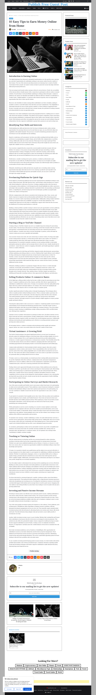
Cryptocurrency (69, 108)
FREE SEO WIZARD (69, 185)
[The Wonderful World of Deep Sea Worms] (69, 76)
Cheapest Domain (69, 190)
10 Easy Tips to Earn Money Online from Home (16, 645)
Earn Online (21, 8)
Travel (34, 8)
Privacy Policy (56, 690)
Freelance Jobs (68, 187)
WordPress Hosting (69, 189)
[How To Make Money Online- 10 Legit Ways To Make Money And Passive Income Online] (69, 55)
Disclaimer (62, 690)
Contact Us (32, 1)
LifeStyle (46, 8)
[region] (18, 684)
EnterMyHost (64, 688)
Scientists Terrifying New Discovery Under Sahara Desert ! (80, 63)
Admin (13, 29)
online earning (35, 551)
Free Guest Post (68, 199)
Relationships (69, 110)
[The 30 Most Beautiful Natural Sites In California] (69, 70)
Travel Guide (69, 119)
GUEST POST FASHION (71, 115)
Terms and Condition (76, 690)
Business (14, 8)
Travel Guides (69, 122)
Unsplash (21, 71)
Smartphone (69, 117)
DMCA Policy (68, 690)
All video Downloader (70, 195)
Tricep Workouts (69, 194)
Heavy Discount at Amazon (71, 132)
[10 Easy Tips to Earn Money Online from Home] (17, 638)
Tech (21, 1)
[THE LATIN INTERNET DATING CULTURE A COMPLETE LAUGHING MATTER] (69, 47)
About (13, 1)
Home (9, 1)
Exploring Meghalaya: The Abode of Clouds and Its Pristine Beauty (76, 30)
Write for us (25, 1)
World (17, 1)
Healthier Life (68, 192)
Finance (15, 15)
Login (51, 690)
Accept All (27, 689)
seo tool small (68, 197)
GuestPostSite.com (52, 688)
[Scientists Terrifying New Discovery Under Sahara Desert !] (69, 63)
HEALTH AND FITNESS (71, 124)
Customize (9, 689)
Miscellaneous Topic (70, 106)
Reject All (18, 689)
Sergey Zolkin (15, 71)
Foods (52, 8)
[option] (76, 26)
